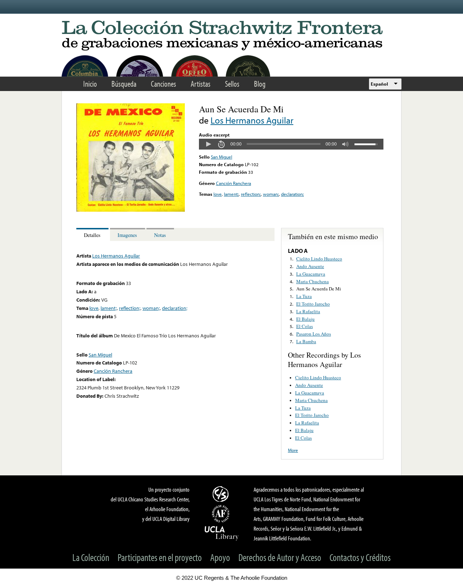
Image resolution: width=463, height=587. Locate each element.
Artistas (201, 83)
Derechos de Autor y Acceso (279, 557)
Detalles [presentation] (92, 235)
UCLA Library (222, 532)
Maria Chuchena (312, 281)
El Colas (304, 326)
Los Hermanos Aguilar (252, 120)
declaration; (292, 194)
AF (222, 513)
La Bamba (306, 341)
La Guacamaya (310, 274)
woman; (271, 194)
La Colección (90, 557)
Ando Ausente (310, 266)
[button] (208, 144)
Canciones (163, 83)
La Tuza (304, 296)
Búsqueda (123, 83)
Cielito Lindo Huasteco (319, 258)
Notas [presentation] (160, 235)
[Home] (231, 36)
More (293, 450)
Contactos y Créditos (360, 557)
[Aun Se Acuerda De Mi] (130, 210)
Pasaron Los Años (313, 334)
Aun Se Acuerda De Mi (318, 288)
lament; (231, 194)
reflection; (251, 194)
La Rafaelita (308, 311)
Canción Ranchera (233, 183)
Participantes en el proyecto (160, 557)
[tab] (93, 234)
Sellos (232, 83)
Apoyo (220, 557)
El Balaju (305, 319)
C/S (222, 493)
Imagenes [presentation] (127, 235)
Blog (260, 83)
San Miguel (221, 157)
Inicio (90, 83)
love (217, 194)
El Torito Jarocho (313, 304)
